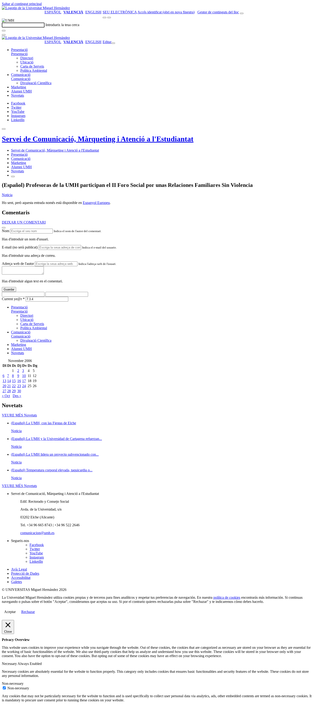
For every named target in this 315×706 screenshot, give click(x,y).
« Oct (6, 396)
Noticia (7, 195)
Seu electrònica (120, 12)
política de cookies (226, 597)
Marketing (18, 87)
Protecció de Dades (25, 573)
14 (9, 381)
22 (14, 386)
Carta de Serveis (32, 66)
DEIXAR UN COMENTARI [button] (24, 222)
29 (14, 391)
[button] (19, 54)
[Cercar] (4, 30)
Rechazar (28, 612)
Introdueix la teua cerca (62, 25)
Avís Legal (19, 569)
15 (14, 381)
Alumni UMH (21, 91)
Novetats (17, 95)
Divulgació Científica (35, 83)
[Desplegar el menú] (109, 17)
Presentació (19, 50)
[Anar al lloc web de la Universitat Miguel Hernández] (36, 8)
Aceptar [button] (10, 612)
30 (19, 391)
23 (19, 386)
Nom (5, 231)
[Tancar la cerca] (4, 35)
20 (4, 386)
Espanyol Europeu (96, 203)
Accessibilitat (20, 578)
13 (4, 381)
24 (24, 386)
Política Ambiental (33, 70)
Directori (26, 58)
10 (24, 376)
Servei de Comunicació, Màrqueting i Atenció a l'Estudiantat (97, 139)
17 (24, 381)
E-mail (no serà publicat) (20, 247)
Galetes (16, 582)
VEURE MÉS (19, 415)
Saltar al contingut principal (22, 4)
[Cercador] (242, 13)
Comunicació (20, 75)
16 (19, 381)
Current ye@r (13, 299)
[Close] (4, 227)
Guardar (9, 289)
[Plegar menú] (113, 43)
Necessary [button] (10, 664)
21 (9, 386)
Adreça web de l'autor (18, 264)
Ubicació (26, 62)
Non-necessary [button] (13, 683)
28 (9, 391)
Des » (17, 396)
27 (4, 391)
